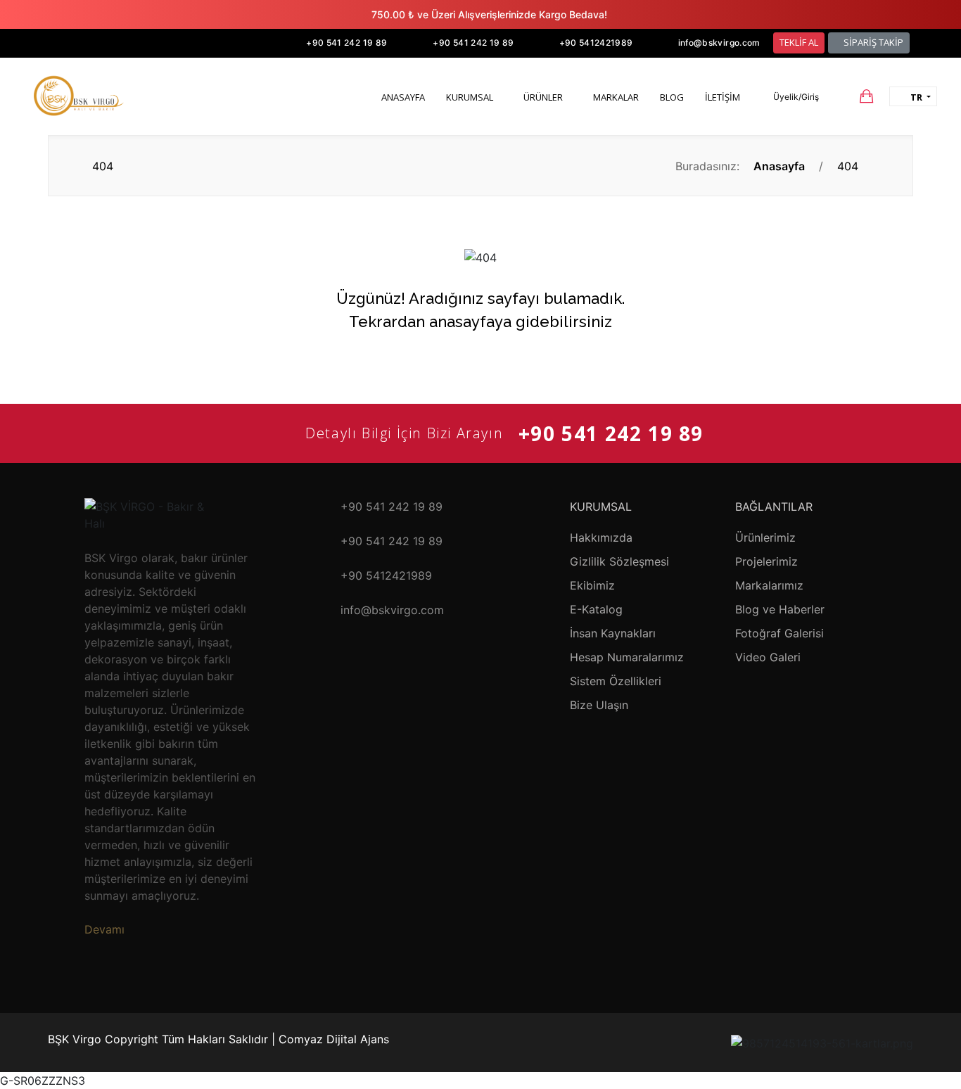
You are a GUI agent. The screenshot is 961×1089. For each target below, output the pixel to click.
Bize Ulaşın (599, 705)
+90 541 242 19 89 (346, 42)
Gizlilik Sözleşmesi (619, 561)
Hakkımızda (601, 537)
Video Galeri (768, 657)
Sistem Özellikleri (615, 681)
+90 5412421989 (596, 42)
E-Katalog (596, 609)
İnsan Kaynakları (613, 633)
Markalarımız (769, 585)
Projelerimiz (766, 561)
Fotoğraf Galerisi (779, 633)
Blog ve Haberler (780, 609)
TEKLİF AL (798, 42)
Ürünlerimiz (765, 537)
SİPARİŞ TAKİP (872, 42)
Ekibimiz (592, 585)
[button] (789, 97)
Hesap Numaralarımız (627, 657)
